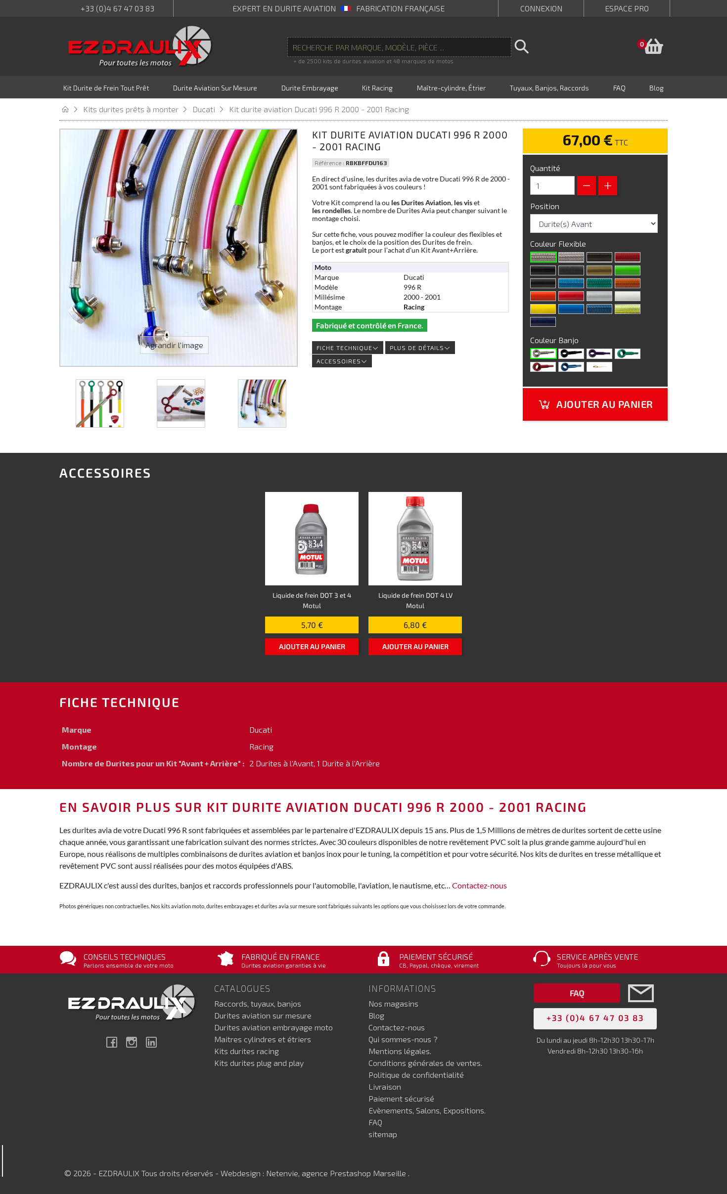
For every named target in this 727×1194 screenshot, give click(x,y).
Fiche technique (344, 347)
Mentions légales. (399, 1051)
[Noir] (543, 270)
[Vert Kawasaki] (627, 270)
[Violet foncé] (543, 321)
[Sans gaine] (543, 257)
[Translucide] (571, 257)
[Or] (599, 270)
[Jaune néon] (627, 309)
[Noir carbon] (599, 257)
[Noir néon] (543, 283)
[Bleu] (571, 366)
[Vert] (627, 353)
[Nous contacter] (641, 1008)
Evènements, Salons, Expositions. (427, 1110)
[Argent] (599, 296)
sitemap (382, 1134)
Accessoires (339, 360)
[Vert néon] (599, 283)
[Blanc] (627, 296)
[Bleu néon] (571, 283)
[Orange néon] (627, 283)
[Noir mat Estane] (571, 270)
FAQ (375, 1122)
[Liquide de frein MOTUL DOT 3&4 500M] (312, 538)
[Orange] (543, 296)
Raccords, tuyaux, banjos (257, 1003)
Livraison (384, 1086)
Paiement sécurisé (401, 1098)
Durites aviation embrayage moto (273, 1027)
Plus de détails (417, 347)
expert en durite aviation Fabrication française (338, 8)
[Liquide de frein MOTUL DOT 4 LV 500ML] (415, 538)
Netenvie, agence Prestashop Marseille (337, 1173)
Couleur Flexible (559, 243)
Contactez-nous (479, 885)
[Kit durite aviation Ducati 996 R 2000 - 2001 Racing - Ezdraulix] (100, 403)
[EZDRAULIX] (140, 46)
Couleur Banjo (555, 340)
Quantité (545, 168)
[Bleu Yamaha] (571, 309)
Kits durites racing (246, 1051)
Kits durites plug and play (259, 1062)
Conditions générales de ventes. (425, 1062)
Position (545, 206)
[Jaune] (543, 309)
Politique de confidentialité (416, 1074)
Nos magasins (393, 1003)
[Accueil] (71, 109)
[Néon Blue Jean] (599, 309)
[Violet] (599, 353)
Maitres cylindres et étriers (262, 1039)
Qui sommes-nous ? (403, 1039)
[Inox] (543, 353)
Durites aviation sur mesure (263, 1015)
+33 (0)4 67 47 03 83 (117, 8)
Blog (376, 1015)
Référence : (329, 163)
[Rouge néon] (627, 257)
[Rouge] (571, 296)
